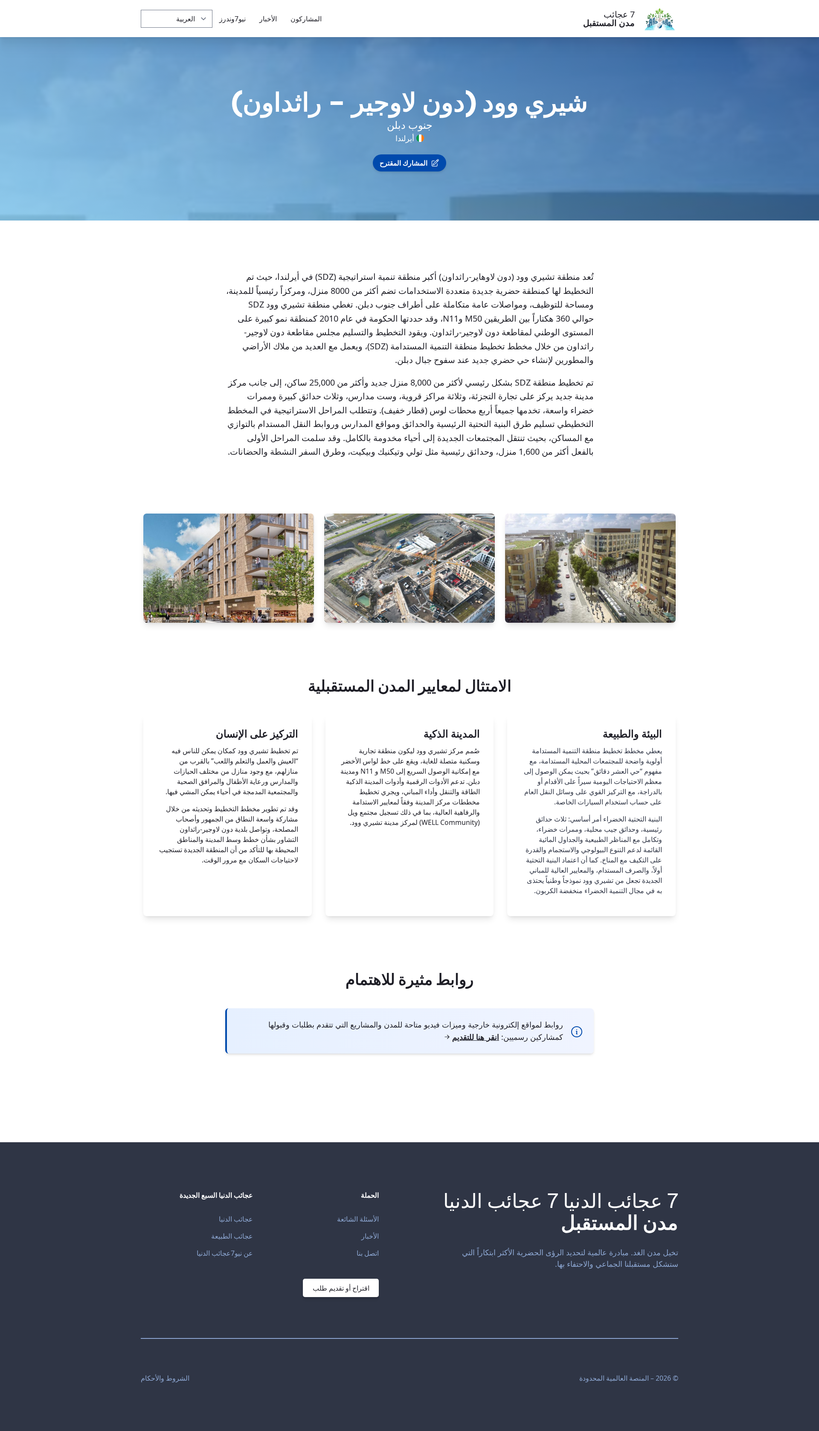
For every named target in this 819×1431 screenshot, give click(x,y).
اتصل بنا (368, 1253)
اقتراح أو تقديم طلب (341, 1288)
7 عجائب (609, 19)
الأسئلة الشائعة (358, 1219)
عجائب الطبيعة (232, 1236)
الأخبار (370, 1236)
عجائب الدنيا (236, 1219)
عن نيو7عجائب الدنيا (225, 1253)
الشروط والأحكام (165, 1378)
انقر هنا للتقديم (475, 1037)
